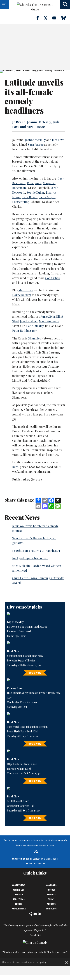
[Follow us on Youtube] (56, 18)
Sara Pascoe (35, 144)
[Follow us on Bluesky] (65, 18)
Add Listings (19, 899)
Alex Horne (25, 290)
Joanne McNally (35, 140)
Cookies (18, 903)
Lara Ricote (29, 197)
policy (43, 962)
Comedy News (18, 885)
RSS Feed (19, 894)
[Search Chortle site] (65, 4)
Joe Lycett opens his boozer (30, 558)
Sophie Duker (35, 192)
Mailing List (18, 889)
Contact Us (51, 908)
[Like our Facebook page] (39, 18)
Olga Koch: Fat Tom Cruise (22, 764)
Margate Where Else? (19, 768)
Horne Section (21, 295)
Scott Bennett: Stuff (17, 801)
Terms (51, 899)
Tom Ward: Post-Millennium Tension (27, 726)
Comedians (51, 885)
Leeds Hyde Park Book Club (22, 731)
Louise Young (20, 202)
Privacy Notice (19, 908)
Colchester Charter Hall (20, 806)
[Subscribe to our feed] (35, 851)
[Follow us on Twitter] (47, 18)
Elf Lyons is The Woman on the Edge (27, 626)
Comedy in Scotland (35, 863)
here (15, 467)
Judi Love (58, 140)
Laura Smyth (47, 197)
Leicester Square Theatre (21, 660)
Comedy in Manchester (45, 858)
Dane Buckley (35, 326)
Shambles (34, 338)
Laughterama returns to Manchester (36, 551)
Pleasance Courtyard (19, 631)
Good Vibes (52, 278)
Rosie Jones (34, 183)
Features (51, 894)
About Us (51, 903)
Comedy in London (21, 858)
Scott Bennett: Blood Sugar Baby (25, 656)
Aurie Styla (48, 316)
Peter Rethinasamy (24, 330)
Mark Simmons (49, 321)
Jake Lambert (29, 321)
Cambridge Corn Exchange (22, 702)
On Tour (51, 889)
